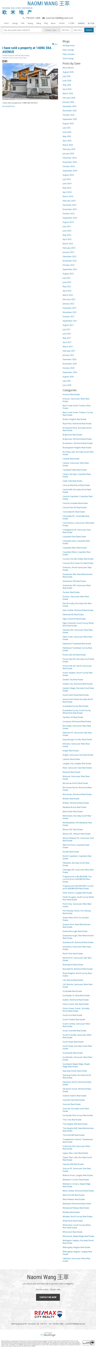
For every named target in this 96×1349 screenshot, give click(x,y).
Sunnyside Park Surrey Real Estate (78, 1115)
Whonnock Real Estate (72, 1232)
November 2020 (70, 363)
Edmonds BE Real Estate (73, 614)
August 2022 (68, 273)
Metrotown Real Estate (73, 811)
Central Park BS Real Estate (75, 507)
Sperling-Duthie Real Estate (75, 1071)
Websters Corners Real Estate (76, 1179)
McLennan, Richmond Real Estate (77, 794)
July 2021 (66, 329)
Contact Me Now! (48, 1297)
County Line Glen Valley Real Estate (78, 559)
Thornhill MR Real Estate (73, 1135)
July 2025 (66, 127)
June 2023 (67, 230)
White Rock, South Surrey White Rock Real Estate (77, 1226)
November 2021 (70, 312)
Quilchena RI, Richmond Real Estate (78, 942)
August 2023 (68, 222)
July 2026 (66, 76)
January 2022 (68, 303)
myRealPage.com (48, 1335)
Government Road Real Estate (76, 695)
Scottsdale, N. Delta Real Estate (76, 995)
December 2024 (69, 158)
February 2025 (69, 149)
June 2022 (67, 282)
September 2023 (70, 218)
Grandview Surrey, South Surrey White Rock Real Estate (77, 711)
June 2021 (67, 333)
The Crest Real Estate (72, 1119)
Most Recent (68, 67)
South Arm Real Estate (72, 1015)
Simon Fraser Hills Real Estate (76, 1004)
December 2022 (69, 256)
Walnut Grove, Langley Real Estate (78, 1175)
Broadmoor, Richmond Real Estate (78, 443)
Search (89, 30)
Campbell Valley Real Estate (75, 470)
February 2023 (69, 248)
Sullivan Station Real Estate (18, 58)
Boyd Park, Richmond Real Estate (77, 423)
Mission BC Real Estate (73, 829)
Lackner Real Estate (71, 759)
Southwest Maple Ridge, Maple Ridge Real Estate (76, 1065)
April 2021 (67, 342)
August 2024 (68, 175)
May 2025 (67, 136)
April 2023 (67, 239)
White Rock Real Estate (73, 1220)
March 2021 (68, 346)
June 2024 (67, 183)
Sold (22, 23)
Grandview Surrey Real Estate (75, 706)
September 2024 (70, 170)
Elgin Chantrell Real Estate (74, 619)
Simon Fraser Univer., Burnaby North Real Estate (76, 1009)
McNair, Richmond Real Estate (76, 803)
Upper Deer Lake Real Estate (75, 1153)
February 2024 (69, 200)
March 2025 (68, 145)
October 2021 (68, 316)
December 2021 (69, 308)
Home (6, 23)
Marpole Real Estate (71, 772)
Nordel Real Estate (71, 851)
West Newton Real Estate (74, 1199)
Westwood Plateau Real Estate (76, 1208)
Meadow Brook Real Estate (74, 807)
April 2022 (67, 291)
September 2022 (70, 269)
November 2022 (70, 260)
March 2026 (68, 93)
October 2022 (68, 265)
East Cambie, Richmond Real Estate (78, 610)
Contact (62, 23)
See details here (8, 106)
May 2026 (67, 85)
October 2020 (68, 368)
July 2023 (66, 226)
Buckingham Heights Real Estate (77, 447)
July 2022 (66, 278)
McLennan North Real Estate (75, 783)
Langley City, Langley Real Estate (77, 763)
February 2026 (69, 97)
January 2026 (68, 102)
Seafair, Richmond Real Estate (76, 1000)
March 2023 (68, 243)
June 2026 (67, 80)
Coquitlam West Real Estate (75, 547)
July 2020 (66, 381)
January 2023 (68, 252)
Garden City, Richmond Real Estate (78, 684)
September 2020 (70, 372)
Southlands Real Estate (73, 1053)
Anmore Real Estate (71, 394)
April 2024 (67, 192)
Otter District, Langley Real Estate (77, 892)
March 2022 (68, 295)
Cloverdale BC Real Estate (74, 511)
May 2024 (67, 188)
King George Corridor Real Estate (77, 739)
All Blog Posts (69, 45)
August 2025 (68, 123)
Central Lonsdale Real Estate (75, 503)
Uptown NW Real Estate (73, 1164)
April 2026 (67, 89)
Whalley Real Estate (71, 1212)
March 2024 (68, 196)
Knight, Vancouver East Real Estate (78, 755)
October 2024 (68, 166)
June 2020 (67, 385)
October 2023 (68, 213)
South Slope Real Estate (73, 1041)
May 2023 (67, 235)
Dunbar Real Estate (71, 592)
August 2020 (68, 376)
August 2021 (68, 325)
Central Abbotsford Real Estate (76, 485)
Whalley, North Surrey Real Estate (77, 1216)
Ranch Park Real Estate (73, 953)
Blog (46, 23)
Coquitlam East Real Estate (74, 536)
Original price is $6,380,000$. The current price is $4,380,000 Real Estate (77, 879)
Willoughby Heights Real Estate (76, 1247)
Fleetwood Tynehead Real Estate (77, 643)
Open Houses (69, 54)
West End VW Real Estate (73, 1195)
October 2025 (68, 115)
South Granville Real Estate (74, 1030)
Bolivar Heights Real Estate (74, 419)
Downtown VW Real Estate (74, 581)
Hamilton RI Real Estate (73, 717)
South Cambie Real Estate (74, 1019)
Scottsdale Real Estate (72, 991)
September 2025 (70, 119)
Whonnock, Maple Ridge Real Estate (78, 1236)
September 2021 (70, 321)
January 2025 (68, 153)
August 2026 (68, 72)
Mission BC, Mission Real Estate (76, 833)
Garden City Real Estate (73, 679)
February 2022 (69, 299)
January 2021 (68, 355)
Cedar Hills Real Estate (72, 481)
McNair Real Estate (71, 798)
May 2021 (67, 338)
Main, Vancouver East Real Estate (77, 768)
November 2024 (70, 162)
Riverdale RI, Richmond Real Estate (78, 969)
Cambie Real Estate (71, 458)
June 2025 (67, 132)
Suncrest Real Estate (72, 1104)
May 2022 (67, 286)
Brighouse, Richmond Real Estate (77, 439)
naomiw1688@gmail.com (75, 1324)
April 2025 (67, 140)
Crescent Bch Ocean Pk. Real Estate (78, 563)
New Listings (68, 50)
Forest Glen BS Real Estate (74, 654)
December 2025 (69, 106)
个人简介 (71, 23)
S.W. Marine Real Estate (73, 980)
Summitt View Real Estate (74, 1100)
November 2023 (70, 209)
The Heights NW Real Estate (75, 1124)
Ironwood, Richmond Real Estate (77, 721)
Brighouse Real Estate (72, 434)
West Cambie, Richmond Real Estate (78, 1190)
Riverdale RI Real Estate (73, 964)
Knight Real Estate (71, 750)
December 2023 (69, 205)
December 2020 (69, 359)
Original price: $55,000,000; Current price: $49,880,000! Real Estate (78, 887)
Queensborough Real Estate (75, 931)
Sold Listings (68, 58)
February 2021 (69, 351)
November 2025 (70, 110)
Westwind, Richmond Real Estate (77, 1203)
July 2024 (66, 179)
